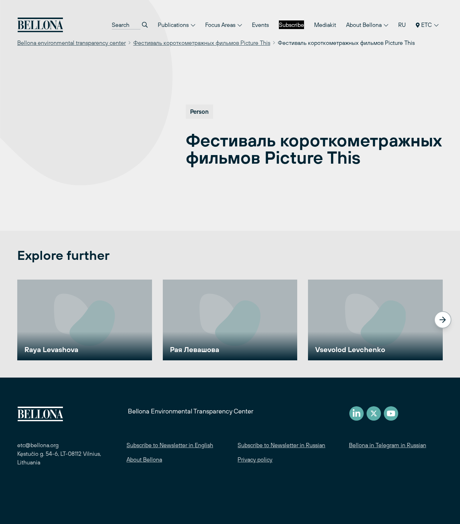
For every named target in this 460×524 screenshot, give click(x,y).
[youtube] (391, 413)
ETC (426, 25)
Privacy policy (255, 459)
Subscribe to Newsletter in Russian (281, 445)
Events (260, 25)
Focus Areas (221, 25)
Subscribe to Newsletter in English (169, 445)
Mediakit (325, 25)
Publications (174, 25)
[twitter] (374, 413)
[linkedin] (356, 413)
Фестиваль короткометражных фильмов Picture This (201, 42)
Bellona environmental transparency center (71, 42)
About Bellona (364, 25)
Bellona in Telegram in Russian (387, 445)
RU (402, 25)
